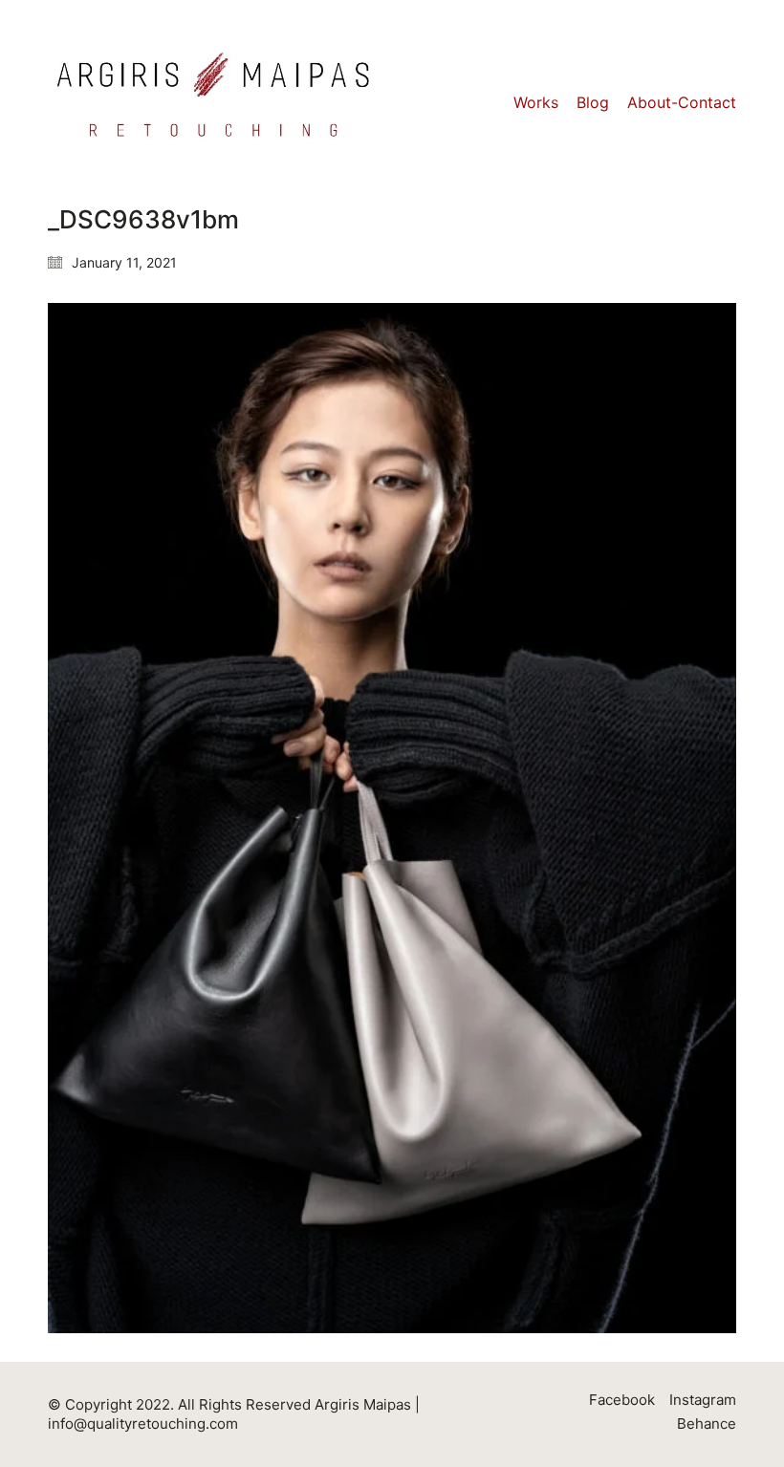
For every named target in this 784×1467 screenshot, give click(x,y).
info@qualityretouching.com (143, 1423)
